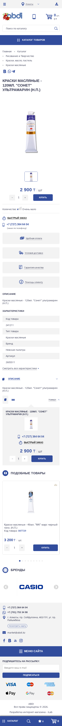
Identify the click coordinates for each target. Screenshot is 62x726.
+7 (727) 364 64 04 (18, 224)
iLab (50, 712)
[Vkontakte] (9, 640)
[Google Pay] (30, 693)
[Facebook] (4, 640)
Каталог (21, 51)
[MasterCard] (50, 693)
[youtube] (15, 640)
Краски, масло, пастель (19, 60)
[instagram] (21, 640)
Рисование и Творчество (20, 56)
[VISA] (10, 684)
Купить (43, 197)
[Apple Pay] (10, 693)
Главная (7, 51)
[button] (20, 561)
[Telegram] (13, 72)
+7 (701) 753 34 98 (17, 612)
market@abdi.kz (16, 632)
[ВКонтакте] (4, 72)
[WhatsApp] (9, 72)
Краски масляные (16, 65)
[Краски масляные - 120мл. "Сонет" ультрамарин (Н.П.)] (31, 131)
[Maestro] (30, 684)
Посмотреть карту (17, 625)
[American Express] (49, 684)
